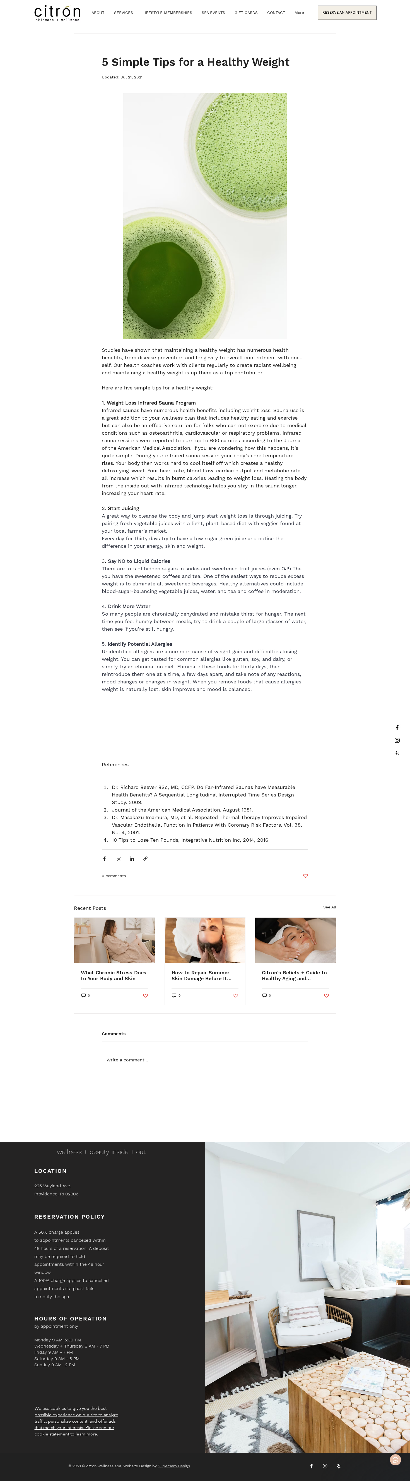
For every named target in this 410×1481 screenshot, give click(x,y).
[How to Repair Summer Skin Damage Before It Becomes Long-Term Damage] (205, 940)
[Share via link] (145, 858)
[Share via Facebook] (104, 858)
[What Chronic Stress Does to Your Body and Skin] (114, 940)
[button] (123, 13)
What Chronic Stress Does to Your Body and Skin (113, 975)
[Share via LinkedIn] (131, 858)
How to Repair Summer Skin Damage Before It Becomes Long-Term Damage (201, 975)
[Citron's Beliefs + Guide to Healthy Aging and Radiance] (295, 940)
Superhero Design (174, 1466)
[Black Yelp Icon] (397, 753)
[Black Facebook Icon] (397, 727)
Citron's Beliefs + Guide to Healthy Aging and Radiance (294, 975)
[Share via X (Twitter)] (118, 858)
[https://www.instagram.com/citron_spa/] (397, 740)
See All (329, 907)
